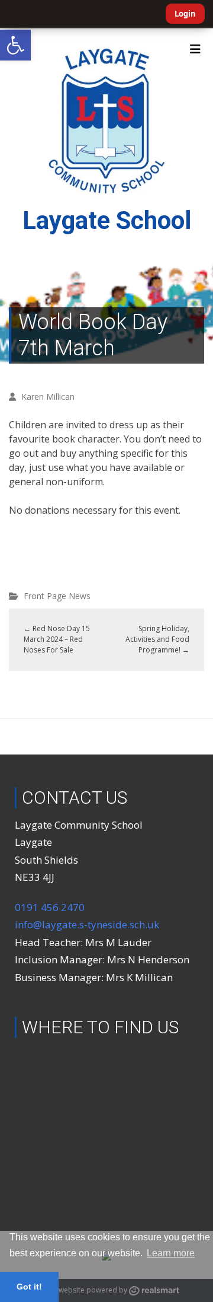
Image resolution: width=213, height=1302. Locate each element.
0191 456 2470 (50, 907)
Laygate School (106, 220)
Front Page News (57, 595)
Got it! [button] (29, 1286)
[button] (15, 45)
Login (185, 13)
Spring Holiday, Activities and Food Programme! (157, 639)
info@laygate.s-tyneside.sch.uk (87, 924)
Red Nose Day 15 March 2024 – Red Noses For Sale (57, 639)
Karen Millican (48, 396)
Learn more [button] (171, 1253)
